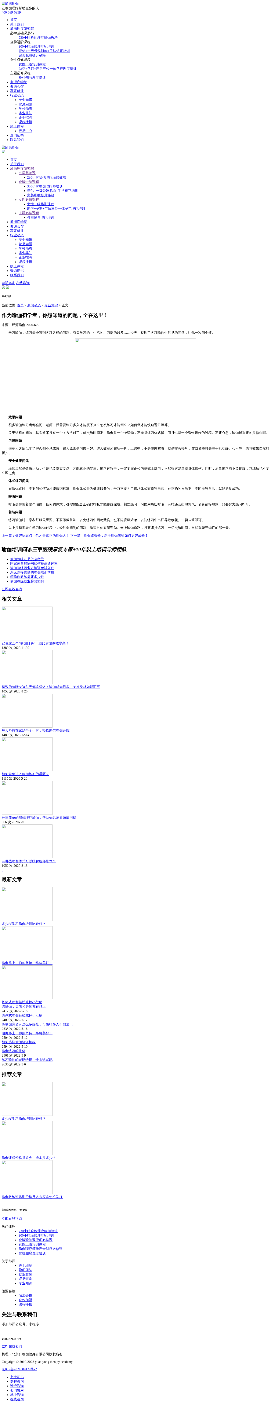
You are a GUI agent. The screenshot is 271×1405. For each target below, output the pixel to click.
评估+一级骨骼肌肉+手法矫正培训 (44, 51)
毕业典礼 (25, 113)
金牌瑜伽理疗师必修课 (36, 1240)
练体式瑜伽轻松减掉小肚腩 (22, 1002)
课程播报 (25, 122)
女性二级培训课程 (32, 64)
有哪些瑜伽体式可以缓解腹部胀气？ (29, 861)
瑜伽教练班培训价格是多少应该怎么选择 (32, 1197)
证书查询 (25, 1279)
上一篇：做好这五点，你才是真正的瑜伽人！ (35, 535)
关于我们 (17, 24)
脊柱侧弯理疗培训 (32, 77)
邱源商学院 (18, 82)
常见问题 (25, 104)
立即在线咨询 (12, 589)
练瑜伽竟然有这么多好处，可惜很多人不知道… (37, 1024)
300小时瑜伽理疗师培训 (36, 46)
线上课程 (17, 126)
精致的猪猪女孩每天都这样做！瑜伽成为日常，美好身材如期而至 (51, 687)
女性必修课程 (29, 199)
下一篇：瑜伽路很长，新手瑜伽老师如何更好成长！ (109, 535)
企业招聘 (25, 117)
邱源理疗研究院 (22, 28)
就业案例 (25, 1274)
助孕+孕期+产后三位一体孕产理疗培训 (48, 68)
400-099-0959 (11, 12)
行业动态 (17, 95)
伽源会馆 (17, 86)
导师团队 (25, 1270)
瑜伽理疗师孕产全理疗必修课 (41, 1249)
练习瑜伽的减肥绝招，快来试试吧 (27, 1060)
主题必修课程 (29, 213)
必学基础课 (27, 173)
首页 (13, 20)
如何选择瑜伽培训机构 (19, 1042)
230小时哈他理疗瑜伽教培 (38, 37)
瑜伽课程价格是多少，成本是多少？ (29, 1158)
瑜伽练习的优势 (13, 1051)
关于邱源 (25, 1265)
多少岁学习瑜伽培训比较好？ (24, 924)
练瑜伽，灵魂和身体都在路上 (24, 1006)
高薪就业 (17, 91)
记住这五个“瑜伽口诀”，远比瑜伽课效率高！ (35, 643)
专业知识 (25, 100)
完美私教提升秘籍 (32, 55)
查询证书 (17, 135)
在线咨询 (23, 283)
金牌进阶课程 (29, 182)
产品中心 (25, 131)
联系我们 (17, 140)
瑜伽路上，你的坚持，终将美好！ (27, 963)
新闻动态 (34, 305)
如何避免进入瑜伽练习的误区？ (25, 774)
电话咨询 (8, 283)
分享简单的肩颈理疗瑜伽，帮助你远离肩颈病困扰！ (41, 817)
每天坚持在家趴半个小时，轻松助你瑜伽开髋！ (37, 730)
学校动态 (25, 108)
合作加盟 (25, 1300)
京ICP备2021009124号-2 (19, 1369)
